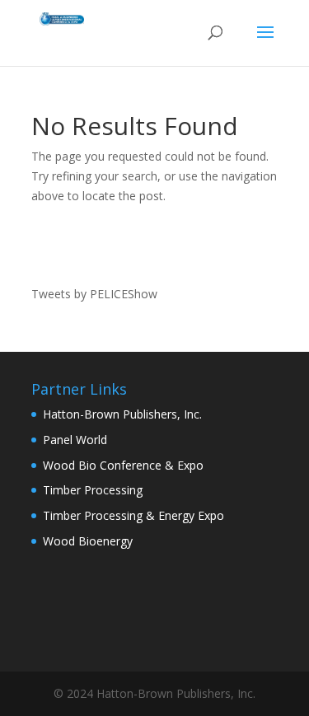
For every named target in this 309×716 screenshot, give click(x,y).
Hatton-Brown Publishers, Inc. (122, 414)
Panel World (75, 439)
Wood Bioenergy (88, 541)
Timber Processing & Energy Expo (133, 515)
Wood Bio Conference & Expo (123, 465)
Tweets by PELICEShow (94, 294)
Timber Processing (93, 490)
